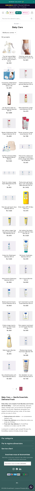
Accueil (16, 23)
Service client (7, 448)
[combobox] (17, 18)
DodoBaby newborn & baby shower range (15, 431)
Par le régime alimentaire (12, 443)
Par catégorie (7, 438)
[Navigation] (3, 13)
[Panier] (31, 13)
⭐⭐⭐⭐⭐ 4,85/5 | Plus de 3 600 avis (17, 5)
